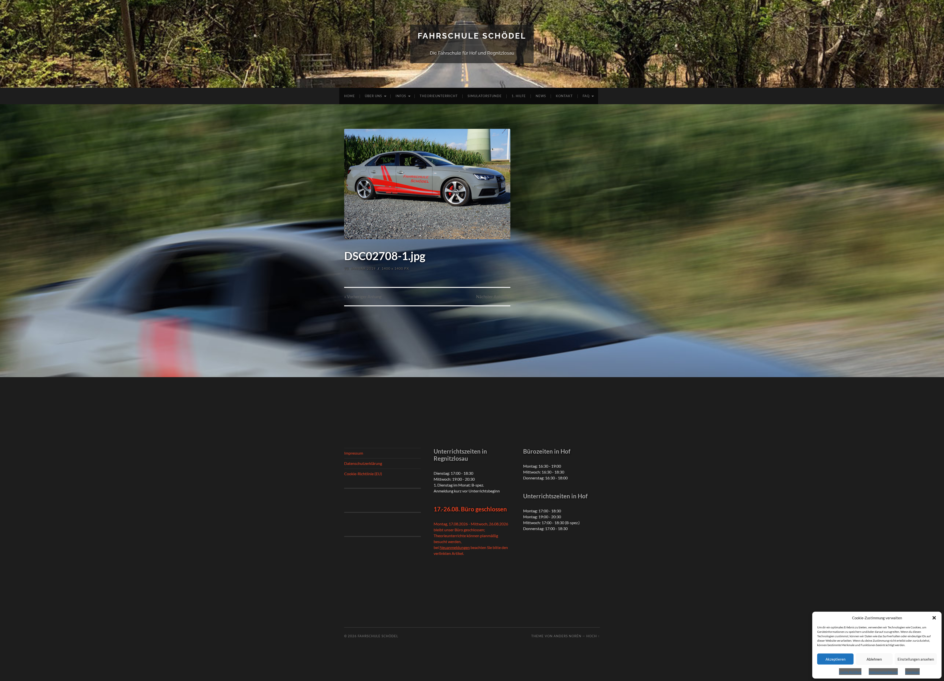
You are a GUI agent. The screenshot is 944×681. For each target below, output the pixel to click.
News (541, 96)
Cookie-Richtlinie (850, 672)
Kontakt (564, 96)
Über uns (373, 96)
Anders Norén (567, 636)
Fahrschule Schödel (472, 35)
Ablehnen (874, 659)
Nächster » (493, 296)
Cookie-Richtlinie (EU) (363, 473)
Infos (401, 96)
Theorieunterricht (439, 96)
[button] (934, 617)
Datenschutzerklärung (883, 672)
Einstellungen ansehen (916, 659)
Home (349, 96)
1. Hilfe (519, 96)
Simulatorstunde (485, 96)
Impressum (912, 672)
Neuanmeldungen (455, 547)
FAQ (586, 96)
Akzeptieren (835, 659)
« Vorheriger (363, 296)
